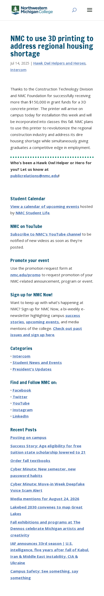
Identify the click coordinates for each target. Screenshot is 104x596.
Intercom (18, 69)
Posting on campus (28, 437)
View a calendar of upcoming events (44, 206)
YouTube (21, 403)
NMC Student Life (32, 212)
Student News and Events (37, 362)
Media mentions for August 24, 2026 (44, 498)
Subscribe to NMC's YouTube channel (45, 234)
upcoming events (42, 321)
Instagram (23, 409)
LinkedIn (21, 416)
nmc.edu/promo (25, 274)
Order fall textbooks (30, 460)
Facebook (22, 390)
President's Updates (32, 369)
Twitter (20, 396)
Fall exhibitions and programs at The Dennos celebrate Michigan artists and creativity (47, 528)
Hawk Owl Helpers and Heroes (59, 63)
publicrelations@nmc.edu (34, 175)
